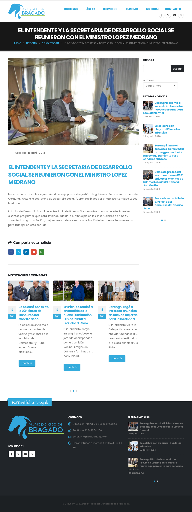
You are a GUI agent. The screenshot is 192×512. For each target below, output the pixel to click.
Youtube (25, 454)
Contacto (173, 9)
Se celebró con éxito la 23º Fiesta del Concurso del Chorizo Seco (161, 444)
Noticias (152, 9)
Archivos (148, 80)
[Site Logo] (26, 11)
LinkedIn (26, 252)
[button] (70, 391)
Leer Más (27, 367)
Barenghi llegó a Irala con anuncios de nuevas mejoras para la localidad (78, 313)
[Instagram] (181, 15)
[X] (168, 15)
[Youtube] (174, 15)
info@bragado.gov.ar (93, 436)
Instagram (32, 454)
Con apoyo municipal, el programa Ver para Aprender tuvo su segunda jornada (123, 315)
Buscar (148, 60)
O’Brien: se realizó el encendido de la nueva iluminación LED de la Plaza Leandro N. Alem (33, 315)
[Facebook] (161, 15)
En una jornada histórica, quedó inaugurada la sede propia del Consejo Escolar (161, 177)
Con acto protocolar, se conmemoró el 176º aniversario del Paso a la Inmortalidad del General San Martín (162, 427)
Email (34, 252)
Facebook (11, 252)
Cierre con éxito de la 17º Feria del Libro (168, 196)
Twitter (18, 252)
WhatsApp (41, 252)
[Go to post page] (28, 291)
